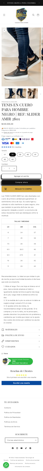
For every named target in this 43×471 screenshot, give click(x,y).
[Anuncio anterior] (4, 3)
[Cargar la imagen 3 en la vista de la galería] (33, 93)
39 (20, 154)
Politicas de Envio (10, 422)
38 (12, 154)
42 (5, 159)
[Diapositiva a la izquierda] (2, 94)
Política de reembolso (17, 460)
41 (35, 154)
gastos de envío (8, 132)
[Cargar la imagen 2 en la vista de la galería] (21, 93)
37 (5, 155)
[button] (4, 15)
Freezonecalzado (20, 457)
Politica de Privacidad (12, 412)
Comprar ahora (21, 182)
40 (28, 154)
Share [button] (6, 353)
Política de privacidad (32, 460)
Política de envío (30, 463)
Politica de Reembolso (12, 417)
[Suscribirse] (35, 440)
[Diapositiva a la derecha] (40, 94)
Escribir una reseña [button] (21, 383)
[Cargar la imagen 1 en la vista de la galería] (10, 93)
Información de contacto (22, 466)
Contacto (7, 408)
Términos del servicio (16, 463)
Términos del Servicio (12, 426)
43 (13, 159)
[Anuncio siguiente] (39, 3)
